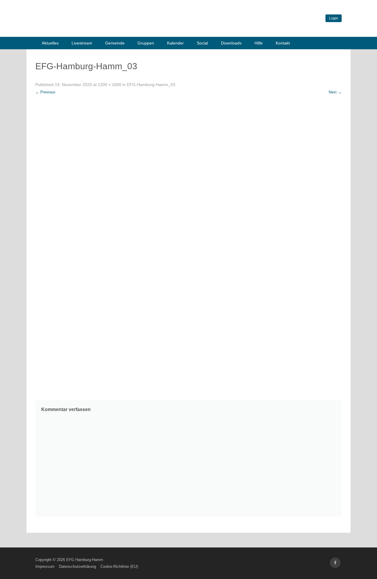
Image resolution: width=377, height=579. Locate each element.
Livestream (82, 43)
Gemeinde (115, 43)
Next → (335, 92)
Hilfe (258, 43)
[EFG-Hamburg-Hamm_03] (188, 244)
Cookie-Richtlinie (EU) (119, 566)
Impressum (44, 566)
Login (333, 18)
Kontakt (283, 43)
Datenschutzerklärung (77, 566)
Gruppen (146, 43)
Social (202, 43)
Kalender (175, 43)
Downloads (231, 43)
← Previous (45, 92)
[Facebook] (335, 562)
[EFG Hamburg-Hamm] (123, 29)
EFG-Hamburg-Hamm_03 (151, 84)
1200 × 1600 (109, 84)
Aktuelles (50, 43)
